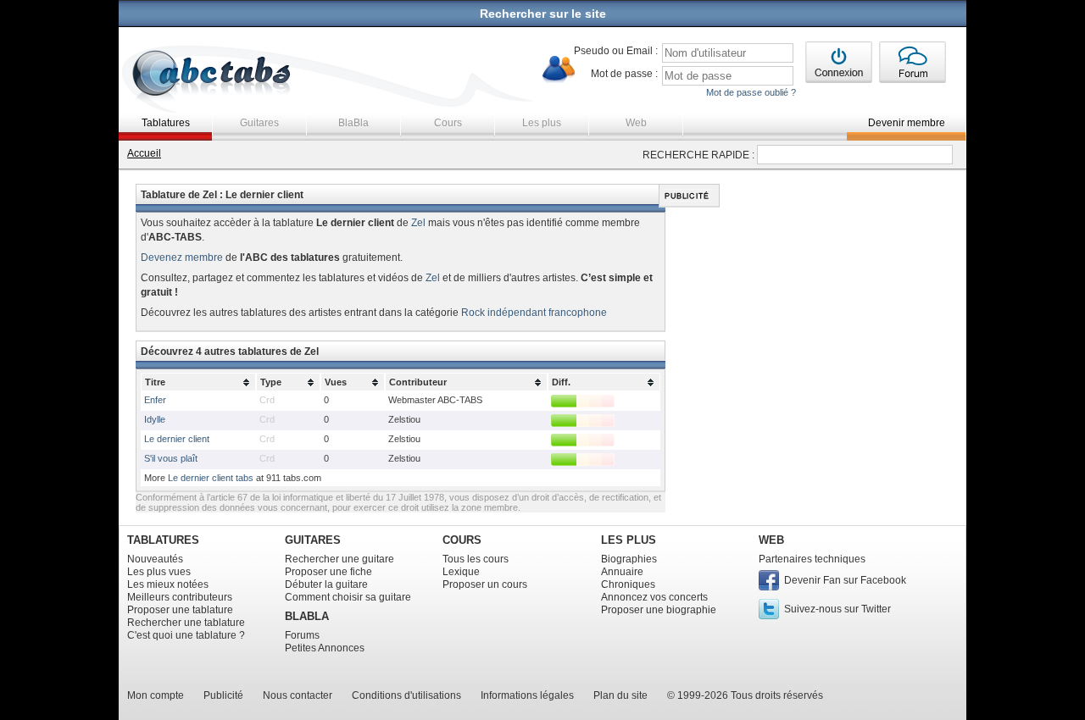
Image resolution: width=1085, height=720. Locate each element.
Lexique (461, 572)
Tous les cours (475, 559)
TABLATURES (163, 540)
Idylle (154, 419)
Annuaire (622, 572)
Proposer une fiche (328, 572)
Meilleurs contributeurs (179, 597)
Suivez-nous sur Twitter (837, 609)
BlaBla (353, 123)
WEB (771, 540)
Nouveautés (155, 559)
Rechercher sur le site (543, 13)
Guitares (259, 123)
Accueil (144, 153)
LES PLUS (628, 540)
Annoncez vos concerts (654, 597)
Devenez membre (182, 257)
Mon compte (155, 695)
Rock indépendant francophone (534, 312)
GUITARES (313, 540)
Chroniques (628, 584)
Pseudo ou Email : (616, 51)
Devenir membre (906, 123)
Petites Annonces (324, 648)
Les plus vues (159, 572)
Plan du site (620, 695)
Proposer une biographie (658, 610)
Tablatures (166, 123)
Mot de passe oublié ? (751, 92)
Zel (418, 223)
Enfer (155, 400)
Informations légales (527, 695)
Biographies (629, 559)
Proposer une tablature (180, 610)
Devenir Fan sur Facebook (845, 580)
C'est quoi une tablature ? (186, 635)
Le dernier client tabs (210, 478)
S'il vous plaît (171, 458)
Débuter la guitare (326, 584)
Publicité (223, 695)
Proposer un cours (484, 584)
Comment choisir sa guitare (348, 597)
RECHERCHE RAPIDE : (698, 155)
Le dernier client (176, 439)
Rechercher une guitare (339, 559)
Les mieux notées (168, 584)
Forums (302, 635)
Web (636, 123)
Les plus (541, 123)
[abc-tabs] (212, 75)
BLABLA (307, 616)
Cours (448, 123)
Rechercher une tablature (186, 623)
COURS (461, 540)
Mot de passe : (624, 74)
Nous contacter (297, 695)
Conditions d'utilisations (406, 695)
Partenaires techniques (812, 559)
